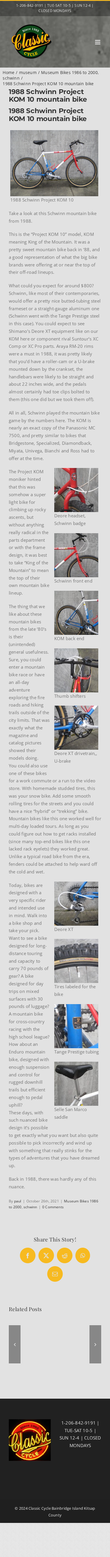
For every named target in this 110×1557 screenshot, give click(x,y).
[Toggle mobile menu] (98, 42)
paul (17, 1201)
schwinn (30, 1206)
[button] (15, 1344)
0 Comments (53, 1206)
